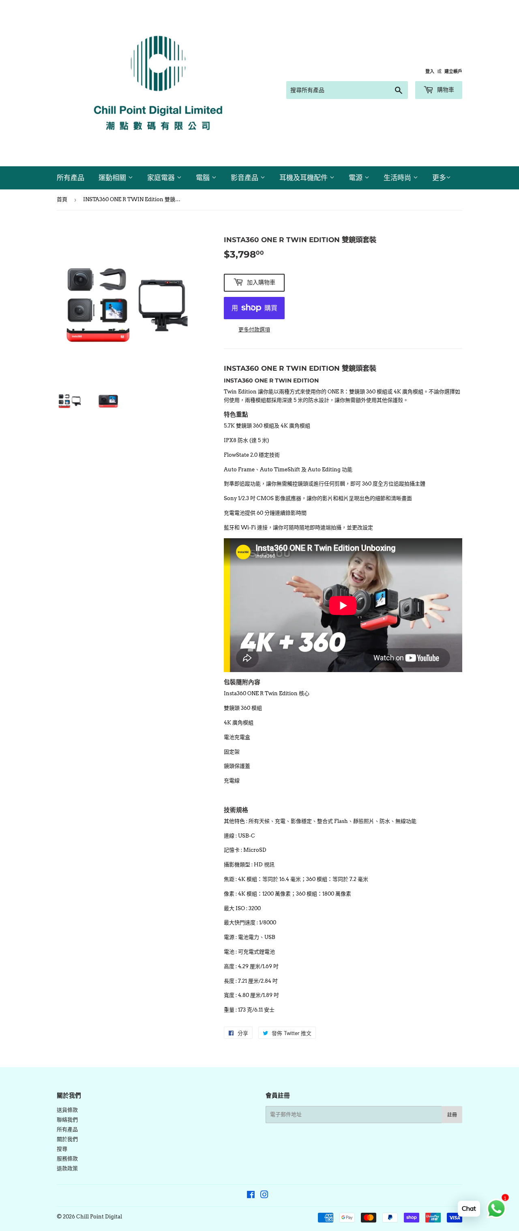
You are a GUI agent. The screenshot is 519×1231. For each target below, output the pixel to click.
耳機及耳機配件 (304, 178)
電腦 (204, 178)
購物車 (444, 89)
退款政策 (67, 1168)
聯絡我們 (67, 1120)
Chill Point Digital (99, 1217)
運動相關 (113, 178)
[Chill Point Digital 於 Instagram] (264, 1196)
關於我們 (67, 1139)
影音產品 (245, 178)
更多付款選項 (254, 330)
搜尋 (62, 1149)
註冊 (452, 1115)
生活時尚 (398, 178)
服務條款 (67, 1159)
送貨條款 (67, 1110)
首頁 (62, 199)
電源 (357, 178)
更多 (439, 178)
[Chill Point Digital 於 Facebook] (251, 1196)
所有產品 (70, 178)
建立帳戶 (453, 71)
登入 (429, 71)
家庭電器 (162, 178)
